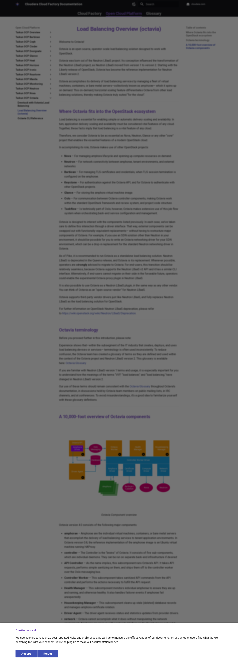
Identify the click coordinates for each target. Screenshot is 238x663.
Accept (26, 653)
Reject (47, 653)
